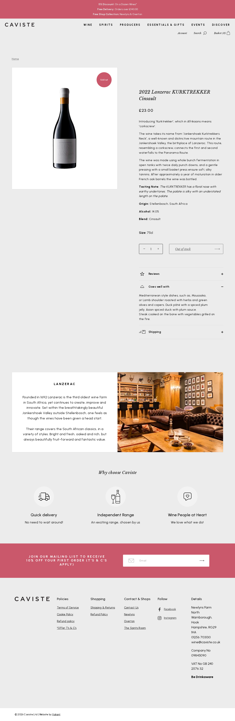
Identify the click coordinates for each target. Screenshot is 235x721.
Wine (88, 24)
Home (15, 58)
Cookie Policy (65, 614)
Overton (129, 621)
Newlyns (129, 614)
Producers (130, 24)
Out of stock (183, 249)
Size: (142, 233)
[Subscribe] (201, 561)
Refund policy (66, 621)
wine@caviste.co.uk (205, 642)
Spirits (106, 24)
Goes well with (158, 286)
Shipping (154, 332)
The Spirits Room (135, 628)
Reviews (154, 273)
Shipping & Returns (103, 607)
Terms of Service (68, 607)
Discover (221, 24)
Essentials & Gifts (166, 24)
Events (198, 24)
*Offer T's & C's (67, 628)
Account (182, 33)
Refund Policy (99, 614)
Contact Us (131, 607)
